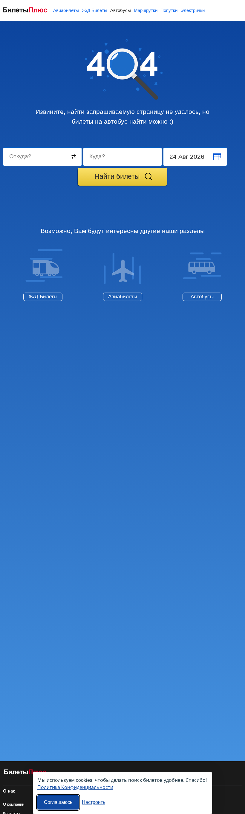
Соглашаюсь (58, 802)
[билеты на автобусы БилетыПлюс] (25, 773)
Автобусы (120, 10)
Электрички (192, 10)
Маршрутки (145, 10)
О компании (13, 804)
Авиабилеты (66, 10)
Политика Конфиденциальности (75, 787)
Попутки (168, 10)
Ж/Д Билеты (94, 10)
